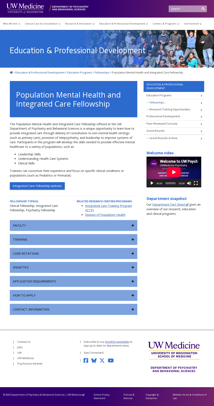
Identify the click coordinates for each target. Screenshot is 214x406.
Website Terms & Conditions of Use (190, 396)
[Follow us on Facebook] (87, 360)
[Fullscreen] (196, 183)
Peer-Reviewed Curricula (161, 123)
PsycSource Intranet (29, 363)
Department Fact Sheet (168, 204)
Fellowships (157, 102)
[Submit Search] (203, 8)
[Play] (152, 183)
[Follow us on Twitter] (103, 360)
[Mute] (189, 183)
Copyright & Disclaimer (152, 396)
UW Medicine (25, 358)
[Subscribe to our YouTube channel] (112, 360)
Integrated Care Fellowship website (37, 186)
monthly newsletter (117, 342)
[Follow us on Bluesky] (95, 360)
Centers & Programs (165, 23)
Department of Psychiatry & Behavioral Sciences (37, 394)
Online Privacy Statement (102, 396)
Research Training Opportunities (170, 109)
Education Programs (159, 95)
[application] (173, 172)
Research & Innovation (78, 23)
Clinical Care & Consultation (41, 23)
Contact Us (24, 342)
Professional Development (163, 116)
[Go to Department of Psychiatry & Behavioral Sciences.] (11, 72)
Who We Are (10, 23)
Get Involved (191, 23)
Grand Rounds (155, 131)
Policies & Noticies (129, 396)
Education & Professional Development (122, 23)
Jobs (20, 347)
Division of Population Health (105, 215)
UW (19, 352)
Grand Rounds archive (163, 138)
